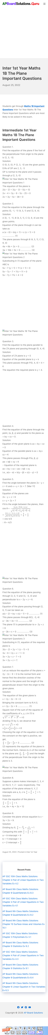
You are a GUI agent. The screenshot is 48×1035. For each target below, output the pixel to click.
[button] (24, 1030)
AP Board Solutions (33, 1012)
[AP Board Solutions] (20, 3)
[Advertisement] (24, 33)
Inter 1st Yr (18, 1032)
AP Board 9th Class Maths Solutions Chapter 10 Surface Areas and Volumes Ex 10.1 (23, 924)
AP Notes (7, 1032)
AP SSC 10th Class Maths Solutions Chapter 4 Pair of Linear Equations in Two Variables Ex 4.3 (23, 955)
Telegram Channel (31, 1032)
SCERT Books (39, 1028)
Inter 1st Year (31, 852)
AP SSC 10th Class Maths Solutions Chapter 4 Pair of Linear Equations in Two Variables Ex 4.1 (23, 902)
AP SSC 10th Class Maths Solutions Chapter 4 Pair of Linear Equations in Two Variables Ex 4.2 (23, 880)
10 (34, 1028)
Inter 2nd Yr (24, 1032)
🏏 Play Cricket (40, 1033)
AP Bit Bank (13, 1032)
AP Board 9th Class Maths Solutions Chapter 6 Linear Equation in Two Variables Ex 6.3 (23, 987)
